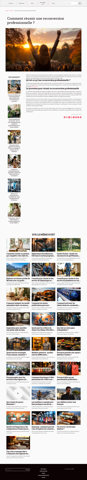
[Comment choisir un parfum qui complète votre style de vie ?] (18, 244)
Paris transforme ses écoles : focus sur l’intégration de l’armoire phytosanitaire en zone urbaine (14, 123)
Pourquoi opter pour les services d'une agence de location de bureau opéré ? (17, 379)
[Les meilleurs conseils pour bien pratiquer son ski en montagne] (43, 393)
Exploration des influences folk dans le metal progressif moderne (43, 256)
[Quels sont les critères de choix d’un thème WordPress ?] (43, 319)
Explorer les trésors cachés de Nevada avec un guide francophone (18, 280)
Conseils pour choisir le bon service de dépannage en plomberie (43, 280)
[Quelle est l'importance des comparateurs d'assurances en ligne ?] (18, 418)
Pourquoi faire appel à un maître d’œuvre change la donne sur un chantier (14, 148)
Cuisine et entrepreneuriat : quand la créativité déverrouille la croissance (14, 172)
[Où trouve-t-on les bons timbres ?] (69, 418)
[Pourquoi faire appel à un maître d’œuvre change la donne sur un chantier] (14, 136)
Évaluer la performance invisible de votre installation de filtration (14, 197)
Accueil (7, 10)
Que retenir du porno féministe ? (14, 403)
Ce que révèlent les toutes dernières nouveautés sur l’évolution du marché (14, 98)
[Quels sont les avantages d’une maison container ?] (18, 343)
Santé (32, 3)
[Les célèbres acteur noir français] (69, 393)
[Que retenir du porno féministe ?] (18, 393)
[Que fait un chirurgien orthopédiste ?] (69, 319)
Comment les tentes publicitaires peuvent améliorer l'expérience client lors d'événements (43, 306)
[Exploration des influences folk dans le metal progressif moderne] (43, 244)
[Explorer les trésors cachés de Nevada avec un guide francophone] (18, 269)
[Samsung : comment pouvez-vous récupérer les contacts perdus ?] (43, 418)
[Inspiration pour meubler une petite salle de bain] (18, 319)
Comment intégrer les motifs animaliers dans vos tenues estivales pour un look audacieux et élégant (17, 306)
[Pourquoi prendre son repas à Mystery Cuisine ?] (69, 343)
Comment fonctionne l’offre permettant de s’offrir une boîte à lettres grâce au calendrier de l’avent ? (43, 380)
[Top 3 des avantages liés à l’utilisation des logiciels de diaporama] (18, 442)
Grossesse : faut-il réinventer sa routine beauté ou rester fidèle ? (14, 220)
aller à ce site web (33, 86)
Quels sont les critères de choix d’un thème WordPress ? (43, 330)
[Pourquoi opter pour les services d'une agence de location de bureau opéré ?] (18, 368)
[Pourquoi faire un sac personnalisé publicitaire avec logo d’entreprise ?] (69, 368)
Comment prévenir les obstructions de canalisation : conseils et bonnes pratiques (68, 305)
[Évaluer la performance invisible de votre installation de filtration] (14, 185)
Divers (53, 3)
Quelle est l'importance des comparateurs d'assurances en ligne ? (17, 429)
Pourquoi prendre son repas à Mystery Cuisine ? (68, 354)
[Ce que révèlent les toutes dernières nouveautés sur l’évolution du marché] (14, 86)
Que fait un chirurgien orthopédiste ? (66, 329)
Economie (11, 3)
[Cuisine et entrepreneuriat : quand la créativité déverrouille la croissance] (14, 161)
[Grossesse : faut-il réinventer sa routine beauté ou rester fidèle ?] (14, 209)
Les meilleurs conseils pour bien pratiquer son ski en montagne (42, 404)
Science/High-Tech (43, 3)
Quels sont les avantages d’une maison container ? (16, 354)
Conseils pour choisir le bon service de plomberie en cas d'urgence (68, 280)
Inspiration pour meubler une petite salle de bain (16, 329)
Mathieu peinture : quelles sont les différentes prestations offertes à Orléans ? (43, 356)
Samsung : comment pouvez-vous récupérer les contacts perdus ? (43, 429)
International (21, 3)
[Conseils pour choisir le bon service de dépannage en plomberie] (43, 269)
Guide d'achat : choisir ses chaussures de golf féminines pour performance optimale (68, 256)
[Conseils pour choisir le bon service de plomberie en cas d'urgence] (69, 269)
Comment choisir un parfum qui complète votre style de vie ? (17, 256)
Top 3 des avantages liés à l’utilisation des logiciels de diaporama (17, 454)
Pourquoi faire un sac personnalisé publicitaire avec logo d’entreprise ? (67, 379)
